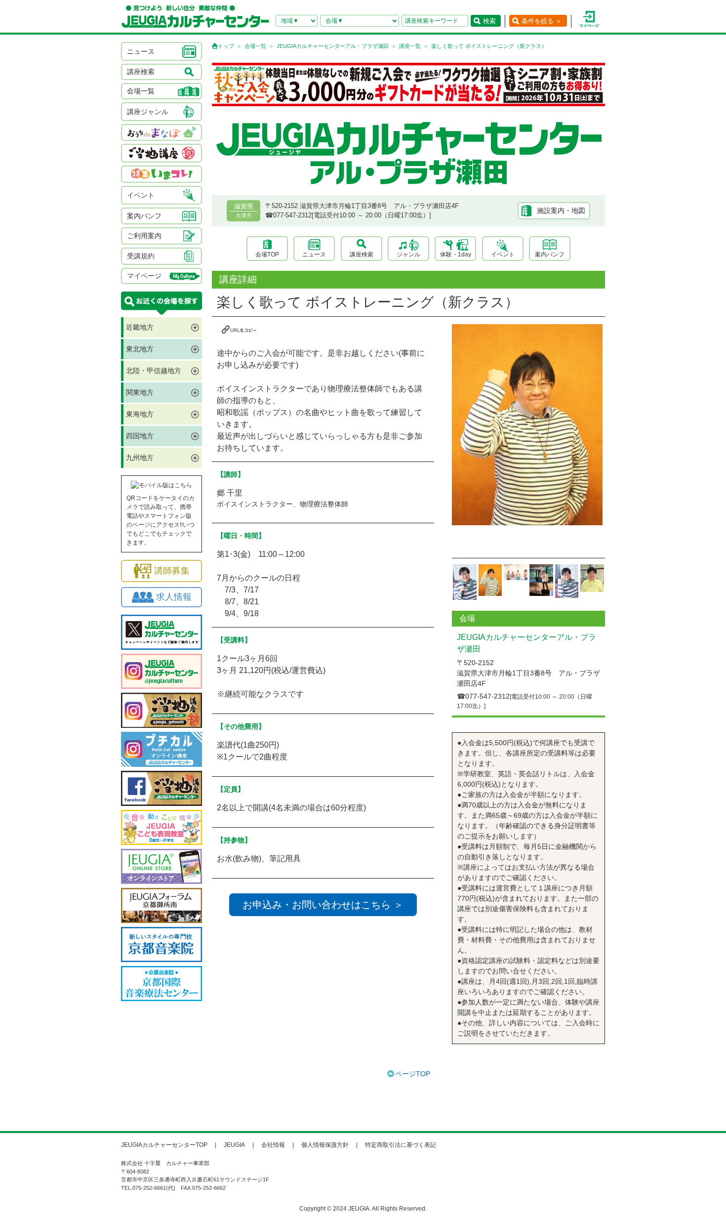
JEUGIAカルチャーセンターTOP (164, 1144)
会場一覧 (255, 46)
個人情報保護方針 (325, 1144)
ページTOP (412, 1074)
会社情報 (273, 1144)
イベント (503, 254)
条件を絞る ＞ (542, 21)
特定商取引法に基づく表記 (400, 1144)
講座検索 (361, 254)
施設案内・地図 (561, 210)
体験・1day (455, 254)
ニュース (314, 254)
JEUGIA (234, 1144)
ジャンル (408, 254)
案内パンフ (550, 254)
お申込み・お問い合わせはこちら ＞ (322, 904)
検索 (489, 21)
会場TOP (267, 254)
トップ (226, 46)
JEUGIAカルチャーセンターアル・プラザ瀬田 (333, 46)
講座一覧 (410, 46)
